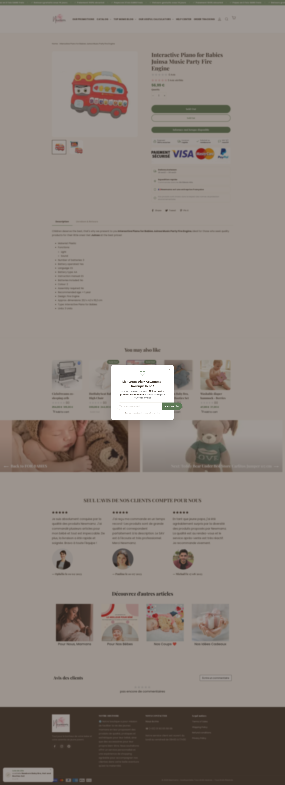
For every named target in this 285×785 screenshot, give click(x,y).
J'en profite (172, 406)
